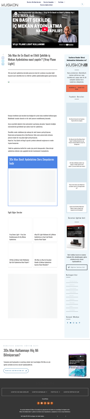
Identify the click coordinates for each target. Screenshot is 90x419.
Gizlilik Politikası (61, 416)
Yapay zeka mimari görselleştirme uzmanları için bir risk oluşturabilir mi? (76, 179)
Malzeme (71, 295)
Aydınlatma (72, 284)
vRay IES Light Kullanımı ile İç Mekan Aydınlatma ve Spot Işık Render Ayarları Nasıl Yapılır (45, 237)
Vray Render (72, 310)
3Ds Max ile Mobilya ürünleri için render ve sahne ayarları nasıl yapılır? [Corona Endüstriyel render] (76, 157)
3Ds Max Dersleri (73, 281)
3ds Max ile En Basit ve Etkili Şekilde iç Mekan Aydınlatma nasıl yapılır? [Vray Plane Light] (32, 59)
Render (71, 306)
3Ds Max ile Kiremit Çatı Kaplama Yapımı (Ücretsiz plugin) (76, 113)
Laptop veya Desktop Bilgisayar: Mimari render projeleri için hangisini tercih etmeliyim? (76, 201)
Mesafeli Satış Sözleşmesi (51, 416)
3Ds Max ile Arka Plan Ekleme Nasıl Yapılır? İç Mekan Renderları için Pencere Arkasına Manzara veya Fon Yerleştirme (76, 135)
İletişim (67, 416)
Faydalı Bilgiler (73, 292)
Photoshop (72, 302)
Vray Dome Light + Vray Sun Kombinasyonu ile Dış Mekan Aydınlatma (17, 237)
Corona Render (73, 288)
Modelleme (72, 299)
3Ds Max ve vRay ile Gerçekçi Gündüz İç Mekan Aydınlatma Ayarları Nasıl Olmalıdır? (42, 262)
